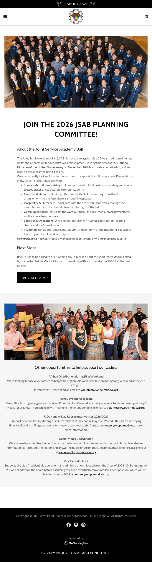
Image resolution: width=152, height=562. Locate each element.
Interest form (34, 277)
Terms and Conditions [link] (90, 553)
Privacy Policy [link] (54, 553)
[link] (76, 16)
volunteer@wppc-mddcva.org (99, 389)
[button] (12, 16)
